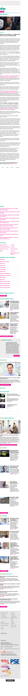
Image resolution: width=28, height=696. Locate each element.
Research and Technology (5, 283)
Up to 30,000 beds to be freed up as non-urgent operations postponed (9, 209)
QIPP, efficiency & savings (5, 281)
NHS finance (2, 279)
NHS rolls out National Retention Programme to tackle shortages (9, 232)
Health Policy (2, 259)
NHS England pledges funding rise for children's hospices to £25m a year (9, 238)
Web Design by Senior (5, 675)
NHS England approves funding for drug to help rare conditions (10, 212)
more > (11, 310)
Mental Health (2, 277)
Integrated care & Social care (5, 275)
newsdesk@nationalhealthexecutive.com (11, 648)
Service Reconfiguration (4, 285)
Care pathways (3, 267)
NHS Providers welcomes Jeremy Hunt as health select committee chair (9, 222)
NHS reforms (2, 263)
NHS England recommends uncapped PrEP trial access (9, 235)
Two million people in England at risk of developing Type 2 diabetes (9, 216)
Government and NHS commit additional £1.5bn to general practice (9, 219)
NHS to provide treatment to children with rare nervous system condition (9, 228)
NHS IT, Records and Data (5, 287)
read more (2, 581)
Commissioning (3, 269)
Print (2, 167)
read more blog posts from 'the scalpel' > (8, 444)
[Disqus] (10, 187)
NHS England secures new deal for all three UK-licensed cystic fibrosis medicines (9, 225)
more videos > (3, 295)
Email (7, 167)
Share (12, 167)
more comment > (4, 512)
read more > (16, 355)
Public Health (2, 271)
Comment (17, 167)
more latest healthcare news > (6, 336)
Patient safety (2, 265)
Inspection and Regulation (5, 273)
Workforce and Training (4, 261)
